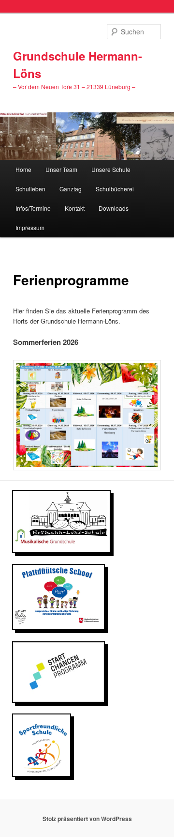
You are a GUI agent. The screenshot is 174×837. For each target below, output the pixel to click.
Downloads (114, 208)
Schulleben (30, 189)
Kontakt (75, 208)
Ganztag (70, 189)
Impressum (29, 227)
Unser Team (61, 169)
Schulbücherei (115, 189)
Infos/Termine (33, 208)
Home (23, 169)
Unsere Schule (110, 169)
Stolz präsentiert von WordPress (87, 818)
